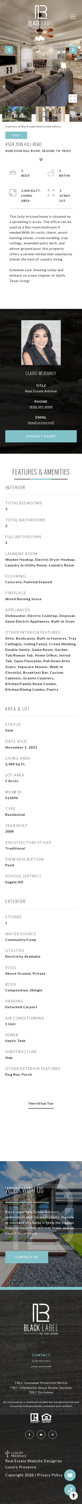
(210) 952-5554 (41, 1361)
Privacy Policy (50, 1475)
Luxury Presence (20, 1467)
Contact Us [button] (26, 1257)
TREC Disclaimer (41, 1392)
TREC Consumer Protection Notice (41, 1383)
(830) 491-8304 (41, 407)
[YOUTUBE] (41, 1434)
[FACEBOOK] (29, 1434)
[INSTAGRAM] (52, 1434)
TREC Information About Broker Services (41, 1387)
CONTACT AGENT (41, 436)
